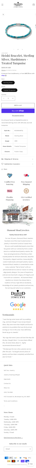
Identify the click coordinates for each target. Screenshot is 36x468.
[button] (2, 5)
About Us (7, 388)
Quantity (3, 94)
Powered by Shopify (25, 464)
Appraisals (7, 379)
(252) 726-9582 (8, 392)
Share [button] (5, 169)
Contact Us (7, 383)
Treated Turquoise (9, 90)
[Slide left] (14, 49)
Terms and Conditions (10, 401)
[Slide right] (22, 49)
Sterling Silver (8, 82)
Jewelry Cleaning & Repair (12, 375)
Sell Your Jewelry (9, 370)
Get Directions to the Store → (13, 437)
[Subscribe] (30, 449)
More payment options (18, 115)
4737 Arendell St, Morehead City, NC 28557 (17, 396)
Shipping (3, 70)
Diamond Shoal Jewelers (15, 464)
